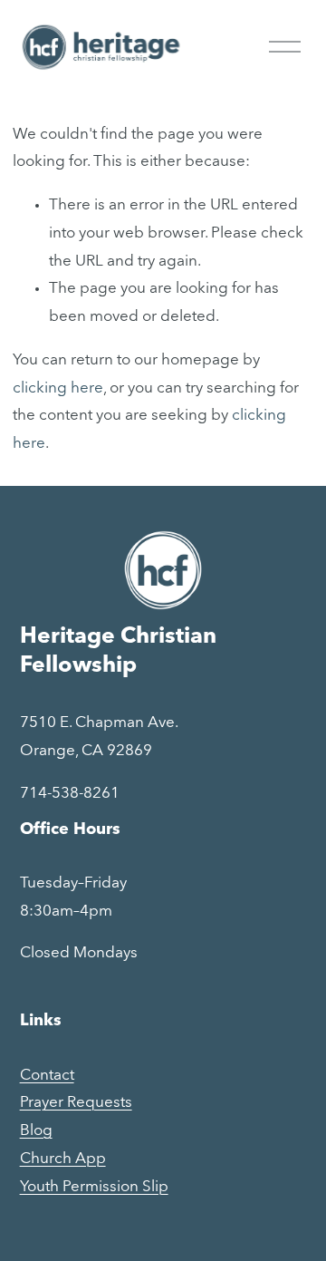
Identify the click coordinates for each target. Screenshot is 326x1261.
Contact (47, 1075)
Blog (36, 1131)
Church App (63, 1159)
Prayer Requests (76, 1103)
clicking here (58, 388)
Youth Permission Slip (94, 1187)
